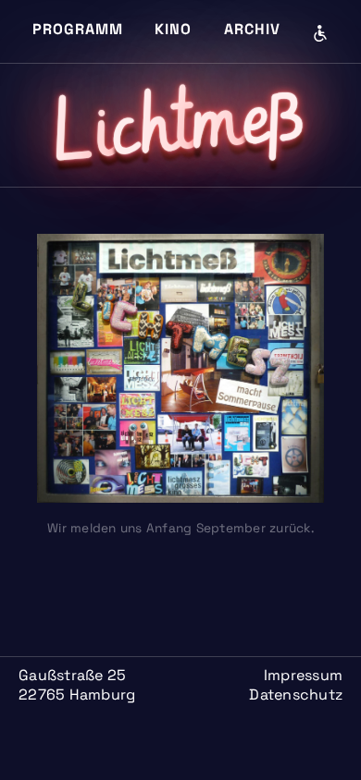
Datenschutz (295, 694)
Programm (77, 29)
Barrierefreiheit (320, 33)
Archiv (252, 29)
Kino (173, 29)
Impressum (303, 675)
